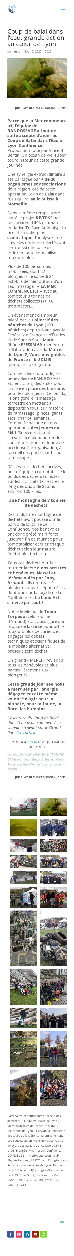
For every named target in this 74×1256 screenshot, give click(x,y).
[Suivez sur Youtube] (35, 1234)
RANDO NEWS (36, 742)
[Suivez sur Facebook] (10, 1234)
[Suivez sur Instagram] (19, 1234)
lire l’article (26, 732)
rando (16, 51)
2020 (48, 51)
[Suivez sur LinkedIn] (27, 1234)
